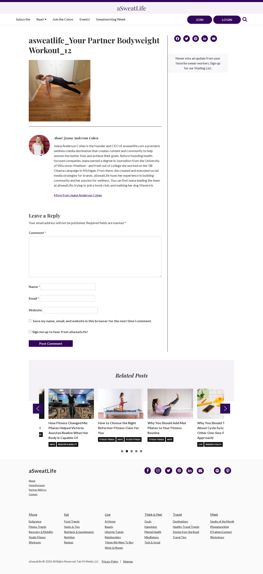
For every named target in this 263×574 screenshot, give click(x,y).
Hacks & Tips (72, 526)
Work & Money (114, 547)
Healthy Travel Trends (186, 526)
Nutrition (69, 537)
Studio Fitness (133, 440)
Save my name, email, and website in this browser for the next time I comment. (92, 321)
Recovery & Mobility (67, 444)
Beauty (109, 526)
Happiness (150, 526)
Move (52, 444)
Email (34, 298)
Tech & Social (152, 542)
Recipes (68, 542)
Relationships (113, 537)
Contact (33, 494)
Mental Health (152, 532)
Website (35, 310)
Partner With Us (37, 489)
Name (34, 287)
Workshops (217, 537)
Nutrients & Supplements (79, 532)
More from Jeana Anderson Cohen (78, 195)
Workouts (35, 542)
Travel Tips (179, 537)
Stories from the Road (186, 532)
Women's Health (213, 444)
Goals (147, 521)
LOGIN (227, 20)
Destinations (180, 521)
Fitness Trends (106, 440)
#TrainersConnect (221, 532)
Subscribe (23, 19)
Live (200, 444)
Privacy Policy (110, 561)
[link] (244, 20)
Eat (66, 514)
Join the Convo (63, 19)
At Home (110, 521)
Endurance (35, 521)
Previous (38, 409)
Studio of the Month (222, 521)
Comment (37, 233)
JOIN (199, 20)
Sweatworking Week (111, 19)
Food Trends (72, 521)
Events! (85, 19)
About (32, 480)
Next (225, 409)
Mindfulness (151, 537)
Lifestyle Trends (114, 532)
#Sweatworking (219, 526)
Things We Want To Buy (119, 542)
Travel (177, 514)
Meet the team (37, 485)
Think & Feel (153, 514)
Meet (214, 514)
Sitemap (128, 561)
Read (40, 19)
